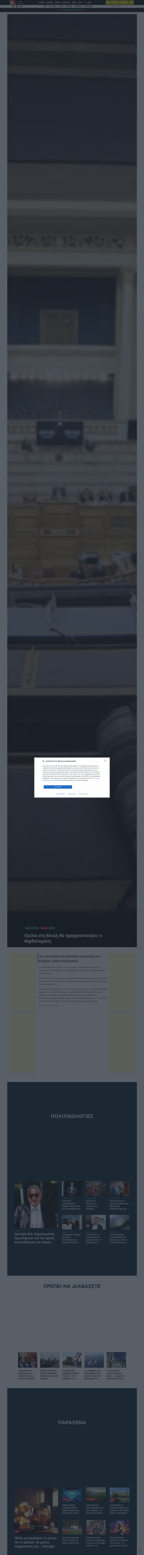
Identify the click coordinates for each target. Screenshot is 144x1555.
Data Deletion (61, 794)
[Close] (106, 761)
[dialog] (72, 778)
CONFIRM (58, 787)
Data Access (72, 794)
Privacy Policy (83, 794)
